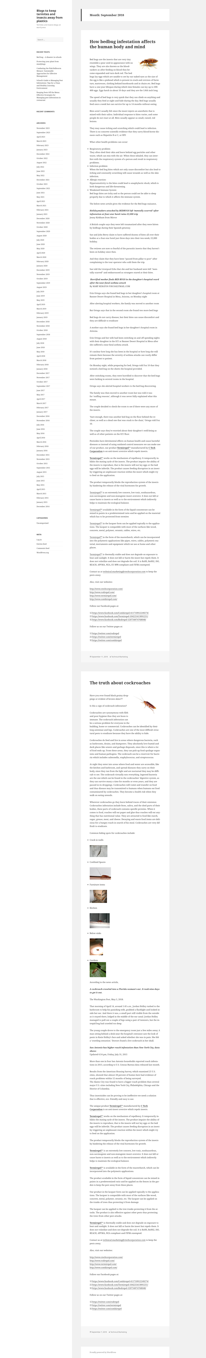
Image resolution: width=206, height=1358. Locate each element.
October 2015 (42, 463)
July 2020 (40, 240)
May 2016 (40, 433)
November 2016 (43, 420)
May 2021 (40, 197)
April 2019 (41, 304)
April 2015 (41, 489)
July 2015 (40, 476)
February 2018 (42, 364)
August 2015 (42, 472)
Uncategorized (42, 523)
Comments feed (43, 548)
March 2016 (41, 442)
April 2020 (41, 253)
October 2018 (42, 330)
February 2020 (42, 261)
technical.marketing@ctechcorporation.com (124, 571)
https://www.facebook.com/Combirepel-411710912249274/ (120, 612)
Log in (39, 539)
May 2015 (40, 485)
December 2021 (43, 180)
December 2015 (43, 455)
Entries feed (42, 544)
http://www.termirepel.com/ (103, 595)
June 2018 (41, 347)
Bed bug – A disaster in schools (49, 57)
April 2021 (41, 201)
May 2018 (40, 352)
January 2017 (42, 412)
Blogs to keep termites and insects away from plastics (50, 16)
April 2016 (41, 438)
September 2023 (43, 132)
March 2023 (41, 141)
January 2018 (42, 369)
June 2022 (41, 171)
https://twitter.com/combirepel (107, 640)
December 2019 (43, 270)
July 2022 (40, 167)
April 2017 (41, 399)
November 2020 (43, 223)
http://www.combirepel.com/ (103, 599)
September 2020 (43, 231)
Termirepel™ (96, 492)
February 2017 (42, 407)
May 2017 (40, 395)
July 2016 (40, 425)
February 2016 (42, 446)
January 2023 (42, 150)
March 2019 (41, 309)
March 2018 (41, 360)
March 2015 (41, 493)
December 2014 (43, 506)
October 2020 (42, 227)
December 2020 (43, 218)
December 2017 (43, 373)
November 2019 (43, 274)
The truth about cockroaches (120, 683)
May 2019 (40, 300)
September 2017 (43, 386)
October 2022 (42, 158)
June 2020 (41, 244)
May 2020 (40, 248)
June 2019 (41, 296)
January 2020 (42, 266)
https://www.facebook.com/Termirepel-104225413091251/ (120, 616)
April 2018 (41, 356)
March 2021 (41, 205)
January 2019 (42, 317)
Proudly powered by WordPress (103, 1352)
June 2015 (41, 480)
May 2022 (40, 175)
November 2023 (43, 128)
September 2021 (43, 188)
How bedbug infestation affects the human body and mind (122, 44)
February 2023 (42, 145)
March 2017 (41, 403)
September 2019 (43, 283)
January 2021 (42, 214)
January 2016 (42, 450)
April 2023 (41, 137)
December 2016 (43, 416)
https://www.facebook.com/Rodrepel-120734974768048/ (119, 619)
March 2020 (41, 257)
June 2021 (41, 192)
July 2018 (40, 343)
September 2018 (43, 334)
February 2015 (42, 498)
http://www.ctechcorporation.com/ (106, 588)
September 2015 (43, 468)
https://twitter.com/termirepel (106, 636)
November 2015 (43, 459)
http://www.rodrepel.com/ (102, 592)
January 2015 (42, 502)
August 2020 (42, 235)
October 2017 (42, 382)
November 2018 (43, 326)
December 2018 (43, 321)
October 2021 (42, 184)
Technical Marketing (119, 657)
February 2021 (42, 210)
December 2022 (43, 154)
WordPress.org (43, 552)
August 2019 (42, 287)
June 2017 (41, 390)
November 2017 (43, 377)
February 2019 (42, 313)
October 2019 (42, 278)
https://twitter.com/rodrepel (105, 633)
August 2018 (42, 339)
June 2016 (41, 429)
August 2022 (42, 162)
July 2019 (40, 291)
